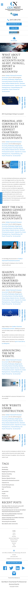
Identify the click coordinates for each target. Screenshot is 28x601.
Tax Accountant (6, 91)
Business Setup (5, 476)
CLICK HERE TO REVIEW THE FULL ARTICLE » (22, 103)
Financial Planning (15, 87)
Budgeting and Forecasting (8, 471)
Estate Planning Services (8, 485)
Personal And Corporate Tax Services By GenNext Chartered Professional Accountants (13, 129)
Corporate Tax (18, 85)
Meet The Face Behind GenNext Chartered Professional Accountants (14, 212)
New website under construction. (10, 523)
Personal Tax (16, 89)
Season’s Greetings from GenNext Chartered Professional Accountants (14, 279)
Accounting (5, 79)
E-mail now (14, 28)
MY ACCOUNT (14, 40)
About (14, 534)
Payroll (10, 89)
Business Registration (14, 538)
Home (14, 533)
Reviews (14, 543)
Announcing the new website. (11, 353)
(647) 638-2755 (15, 20)
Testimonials (14, 541)
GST (21, 87)
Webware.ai (17, 577)
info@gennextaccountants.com (14, 558)
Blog (14, 544)
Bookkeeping (11, 79)
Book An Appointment (1, 198)
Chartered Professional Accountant (10, 480)
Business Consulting (13, 81)
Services (14, 536)
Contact (14, 546)
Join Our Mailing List (14, 24)
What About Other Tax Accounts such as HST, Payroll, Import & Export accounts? (13, 63)
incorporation (5, 89)
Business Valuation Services (12, 83)
